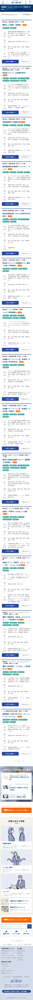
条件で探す (19, 957)
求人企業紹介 (20, 959)
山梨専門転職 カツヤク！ (8, 948)
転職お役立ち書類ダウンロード (19, 901)
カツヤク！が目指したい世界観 (8, 957)
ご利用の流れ (4, 953)
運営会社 (26, 976)
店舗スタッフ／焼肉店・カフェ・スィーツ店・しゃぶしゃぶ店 (16, 563)
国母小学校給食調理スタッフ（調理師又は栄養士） (16, 461)
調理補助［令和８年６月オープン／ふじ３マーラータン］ (16, 715)
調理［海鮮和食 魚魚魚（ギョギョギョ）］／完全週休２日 (16, 618)
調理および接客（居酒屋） (12, 25)
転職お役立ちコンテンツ (17, 907)
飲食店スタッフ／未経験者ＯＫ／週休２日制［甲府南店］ (16, 264)
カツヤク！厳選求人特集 (17, 797)
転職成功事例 (7, 843)
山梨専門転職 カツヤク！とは (8, 951)
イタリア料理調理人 (10, 312)
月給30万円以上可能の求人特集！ (19, 778)
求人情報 (3, 3)
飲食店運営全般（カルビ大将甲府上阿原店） (16, 214)
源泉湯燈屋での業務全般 (11, 122)
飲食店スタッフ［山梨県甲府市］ (15, 73)
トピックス (6, 891)
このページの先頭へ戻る (16, 941)
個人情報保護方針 (18, 976)
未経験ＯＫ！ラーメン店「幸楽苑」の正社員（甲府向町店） (16, 360)
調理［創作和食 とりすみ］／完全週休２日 (16, 667)
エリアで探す (20, 955)
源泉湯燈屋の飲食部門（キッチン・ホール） (16, 167)
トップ (4, 944)
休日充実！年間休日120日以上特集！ (18, 789)
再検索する (27, 14)
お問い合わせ (7, 977)
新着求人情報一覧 (21, 951)
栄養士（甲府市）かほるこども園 (15, 511)
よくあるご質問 (7, 867)
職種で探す (19, 953)
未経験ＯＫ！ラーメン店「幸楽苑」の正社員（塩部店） (16, 410)
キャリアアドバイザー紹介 (7, 955)
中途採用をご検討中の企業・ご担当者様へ (16, 991)
